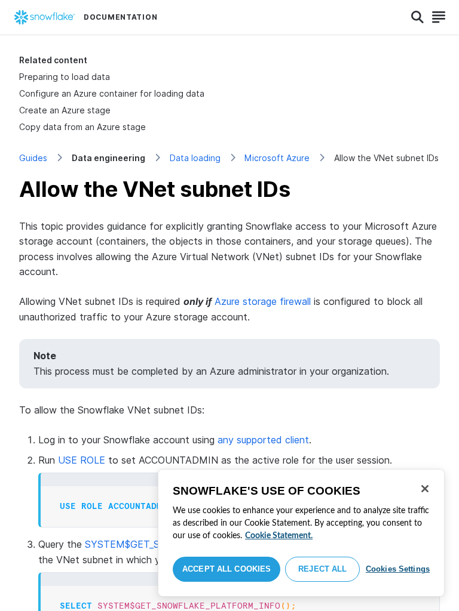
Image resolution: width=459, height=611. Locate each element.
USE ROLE (81, 460)
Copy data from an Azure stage (82, 127)
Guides (33, 158)
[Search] (417, 17)
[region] (301, 533)
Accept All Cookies (226, 568)
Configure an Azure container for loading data (111, 93)
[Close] (425, 489)
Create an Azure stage (65, 110)
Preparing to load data (64, 77)
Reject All (322, 568)
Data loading (195, 158)
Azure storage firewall (263, 301)
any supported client (263, 440)
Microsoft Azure (277, 158)
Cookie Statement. (279, 536)
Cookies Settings (398, 568)
